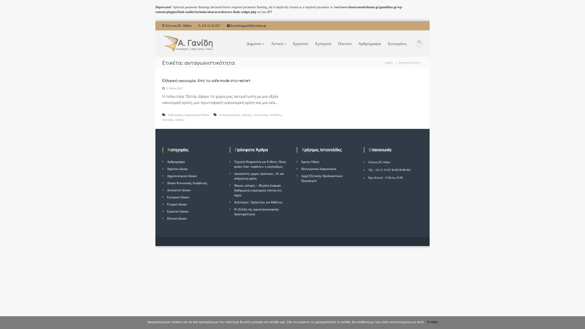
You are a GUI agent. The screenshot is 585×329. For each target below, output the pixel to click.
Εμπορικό (323, 43)
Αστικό (277, 43)
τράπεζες (180, 119)
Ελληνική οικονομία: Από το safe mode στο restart (206, 80)
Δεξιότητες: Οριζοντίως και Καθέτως (258, 202)
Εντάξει (432, 322)
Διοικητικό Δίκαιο (179, 190)
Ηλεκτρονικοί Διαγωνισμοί (318, 169)
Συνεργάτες (397, 43)
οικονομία (167, 119)
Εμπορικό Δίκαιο (178, 197)
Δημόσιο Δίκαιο (177, 169)
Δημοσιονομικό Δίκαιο (197, 115)
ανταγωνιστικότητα (229, 115)
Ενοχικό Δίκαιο (177, 204)
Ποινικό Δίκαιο (177, 218)
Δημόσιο (254, 43)
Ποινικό (344, 43)
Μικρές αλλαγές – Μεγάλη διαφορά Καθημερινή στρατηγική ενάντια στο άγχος (258, 190)
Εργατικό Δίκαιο (178, 211)
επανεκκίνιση (260, 115)
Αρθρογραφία (369, 43)
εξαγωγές (247, 115)
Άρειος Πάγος (310, 162)
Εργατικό (300, 43)
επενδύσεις (275, 115)
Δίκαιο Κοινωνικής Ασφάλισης (187, 183)
